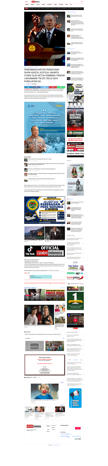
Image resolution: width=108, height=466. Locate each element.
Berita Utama (30, 67)
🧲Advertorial (70, 199)
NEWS (27, 4)
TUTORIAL (53, 429)
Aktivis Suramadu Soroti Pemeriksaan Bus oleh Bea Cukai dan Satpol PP (77, 52)
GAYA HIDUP (49, 4)
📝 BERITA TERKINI (71, 12)
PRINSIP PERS (53, 425)
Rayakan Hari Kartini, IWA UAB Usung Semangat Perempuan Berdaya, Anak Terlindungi (76, 223)
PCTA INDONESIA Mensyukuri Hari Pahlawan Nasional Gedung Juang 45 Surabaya (34, 347)
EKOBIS (55, 4)
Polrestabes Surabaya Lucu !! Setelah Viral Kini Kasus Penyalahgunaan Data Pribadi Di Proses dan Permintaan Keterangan (46, 174)
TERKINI (32, 4)
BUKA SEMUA (62, 287)
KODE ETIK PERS (48, 426)
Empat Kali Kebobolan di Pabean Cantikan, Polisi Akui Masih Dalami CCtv (41, 178)
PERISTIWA (61, 4)
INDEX (66, 4)
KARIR (48, 429)
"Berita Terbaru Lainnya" (36, 277)
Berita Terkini (48, 295)
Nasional (36, 67)
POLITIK (38, 4)
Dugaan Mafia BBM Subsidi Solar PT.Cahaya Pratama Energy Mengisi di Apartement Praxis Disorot (77, 72)
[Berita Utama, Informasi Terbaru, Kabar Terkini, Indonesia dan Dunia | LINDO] (35, 2)
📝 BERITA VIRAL (71, 48)
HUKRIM (43, 4)
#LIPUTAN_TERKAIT (30, 288)
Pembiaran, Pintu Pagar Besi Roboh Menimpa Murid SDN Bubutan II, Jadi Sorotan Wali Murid (77, 59)
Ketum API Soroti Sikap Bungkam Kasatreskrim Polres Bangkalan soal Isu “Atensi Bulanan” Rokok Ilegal (77, 79)
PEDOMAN (53, 427)
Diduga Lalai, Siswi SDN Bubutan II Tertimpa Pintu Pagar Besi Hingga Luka (42, 168)
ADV (71, 4)
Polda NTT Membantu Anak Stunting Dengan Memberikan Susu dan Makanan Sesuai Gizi (54, 347)
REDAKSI (48, 431)
